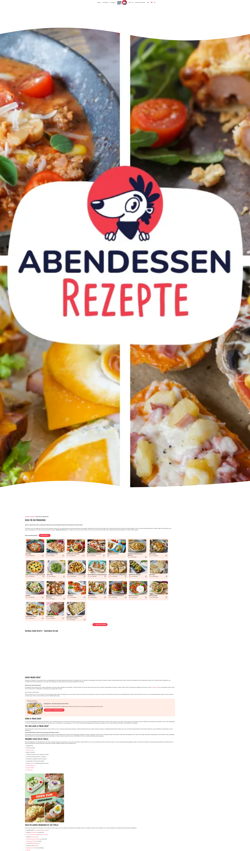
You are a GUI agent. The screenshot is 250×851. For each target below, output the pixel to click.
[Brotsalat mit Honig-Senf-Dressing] (35, 594)
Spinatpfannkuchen (30, 848)
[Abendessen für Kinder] (116, 552)
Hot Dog (28, 850)
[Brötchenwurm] (97, 594)
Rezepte (99, 2)
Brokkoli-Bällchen (30, 765)
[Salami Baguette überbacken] (96, 552)
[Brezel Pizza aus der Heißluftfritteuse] (118, 573)
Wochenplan (105, 2)
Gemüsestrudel (34, 837)
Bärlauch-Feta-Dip (43, 834)
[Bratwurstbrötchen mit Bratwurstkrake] (97, 573)
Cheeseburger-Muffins (31, 841)
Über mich (131, 2)
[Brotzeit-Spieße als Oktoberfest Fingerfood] (55, 594)
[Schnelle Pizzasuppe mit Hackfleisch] (35, 552)
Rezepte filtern (43, 535)
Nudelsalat (32, 763)
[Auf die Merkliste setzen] (43, 555)
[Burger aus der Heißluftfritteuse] (117, 594)
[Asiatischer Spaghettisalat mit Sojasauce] (137, 552)
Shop (148, 2)
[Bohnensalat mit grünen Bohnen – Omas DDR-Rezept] (56, 573)
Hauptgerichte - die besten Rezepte (53, 710)
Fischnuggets (37, 830)
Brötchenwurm (33, 832)
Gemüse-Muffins (30, 767)
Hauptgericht (154, 687)
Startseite (27, 516)
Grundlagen (113, 2)
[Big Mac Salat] (158, 552)
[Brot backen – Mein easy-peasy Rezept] (158, 573)
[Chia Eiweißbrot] (55, 615)
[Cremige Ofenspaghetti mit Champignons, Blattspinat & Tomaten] (76, 615)
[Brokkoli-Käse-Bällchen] (138, 573)
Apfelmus (37, 843)
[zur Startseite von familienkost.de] (122, 2)
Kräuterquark (45, 830)
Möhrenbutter (29, 770)
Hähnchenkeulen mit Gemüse (33, 839)
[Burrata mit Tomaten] (138, 594)
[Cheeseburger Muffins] (35, 615)
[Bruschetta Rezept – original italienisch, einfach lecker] (77, 594)
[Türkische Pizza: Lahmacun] (76, 552)
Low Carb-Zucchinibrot (31, 834)
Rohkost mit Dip (30, 750)
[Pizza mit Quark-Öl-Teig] (55, 552)
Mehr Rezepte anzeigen (101, 624)
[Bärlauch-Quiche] (158, 594)
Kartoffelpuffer (29, 843)
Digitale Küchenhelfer (140, 2)
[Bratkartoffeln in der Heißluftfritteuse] (76, 573)
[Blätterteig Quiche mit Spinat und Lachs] (35, 573)
